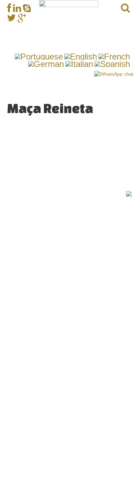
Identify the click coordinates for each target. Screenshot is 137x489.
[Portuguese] (39, 56)
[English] (80, 56)
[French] (114, 56)
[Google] (22, 18)
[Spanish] (112, 63)
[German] (46, 63)
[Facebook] (9, 8)
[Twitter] (11, 18)
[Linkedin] (17, 8)
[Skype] (27, 8)
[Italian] (79, 63)
